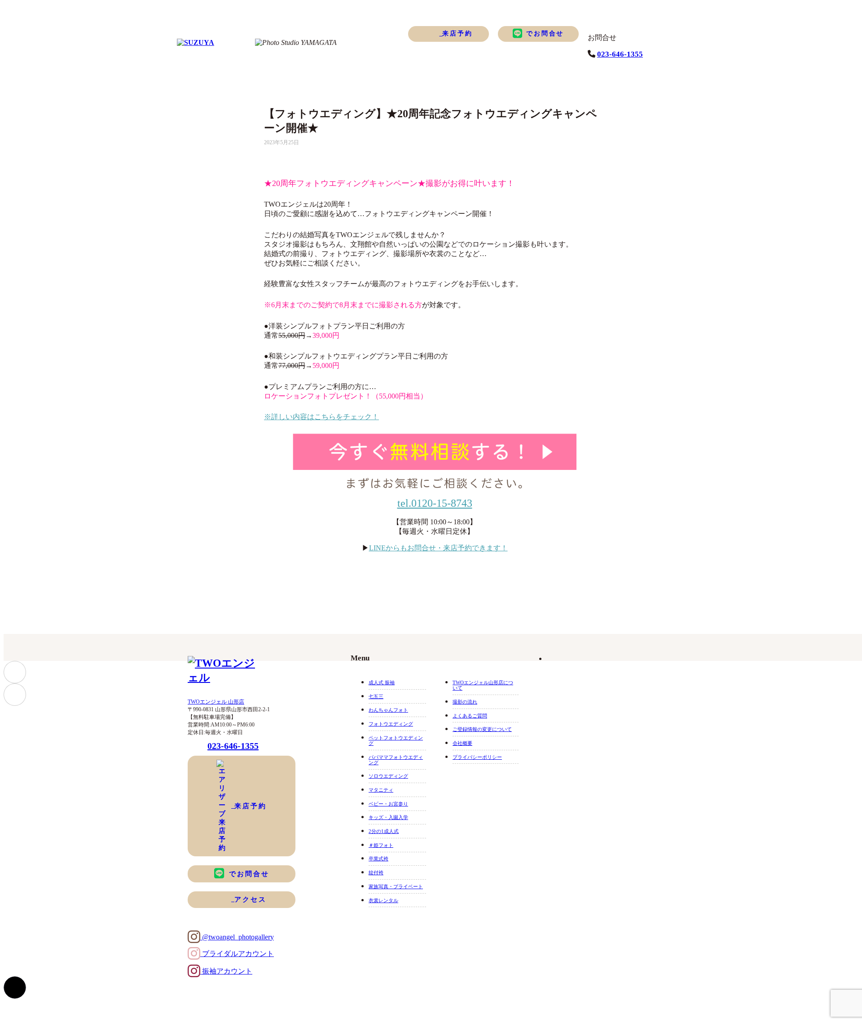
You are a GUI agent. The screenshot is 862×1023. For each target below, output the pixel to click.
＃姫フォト (381, 845)
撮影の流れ (465, 701)
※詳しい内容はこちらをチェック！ (321, 417)
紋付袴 (376, 872)
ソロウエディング (388, 776)
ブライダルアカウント (237, 953)
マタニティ (381, 790)
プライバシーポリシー (477, 757)
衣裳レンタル (383, 900)
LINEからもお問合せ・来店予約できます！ (438, 548)
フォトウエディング (391, 723)
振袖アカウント (226, 971)
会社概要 (462, 743)
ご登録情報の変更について (482, 729)
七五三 (376, 696)
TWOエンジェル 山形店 (216, 702)
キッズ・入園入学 (388, 817)
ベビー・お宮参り (388, 803)
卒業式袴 (378, 858)
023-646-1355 (620, 54)
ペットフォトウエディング (396, 740)
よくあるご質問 (470, 715)
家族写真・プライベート (396, 886)
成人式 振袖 (382, 682)
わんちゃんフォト (388, 710)
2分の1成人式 (384, 831)
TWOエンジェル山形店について (483, 685)
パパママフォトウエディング (396, 759)
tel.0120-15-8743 (434, 503)
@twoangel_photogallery (237, 937)
